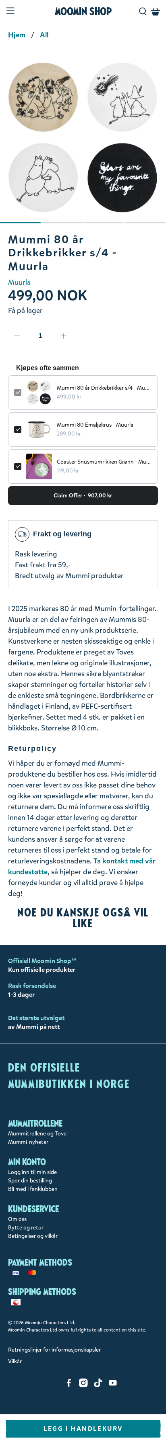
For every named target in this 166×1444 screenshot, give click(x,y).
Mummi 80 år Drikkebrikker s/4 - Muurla (104, 388)
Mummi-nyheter (28, 1142)
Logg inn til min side (32, 1172)
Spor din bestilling (30, 1180)
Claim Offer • (83, 495)
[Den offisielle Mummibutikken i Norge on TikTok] (98, 1385)
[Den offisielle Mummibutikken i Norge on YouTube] (112, 1385)
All (44, 35)
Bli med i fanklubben (33, 1189)
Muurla (19, 282)
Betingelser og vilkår (33, 1236)
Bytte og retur (26, 1227)
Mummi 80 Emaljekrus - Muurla (95, 425)
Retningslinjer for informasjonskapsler (54, 1350)
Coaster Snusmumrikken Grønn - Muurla (104, 462)
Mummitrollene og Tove (37, 1133)
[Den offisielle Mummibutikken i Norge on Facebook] (68, 1385)
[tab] (20, 222)
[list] (83, 141)
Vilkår (15, 1361)
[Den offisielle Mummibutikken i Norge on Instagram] (83, 1385)
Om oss (17, 1219)
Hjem (16, 35)
